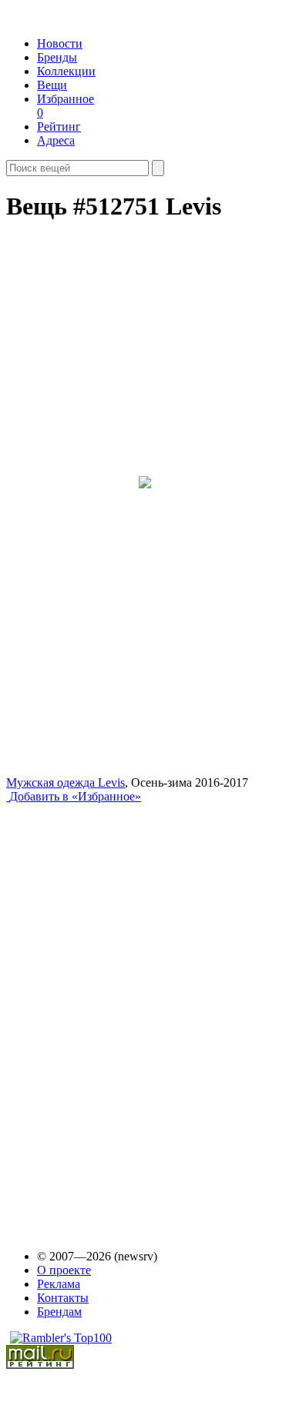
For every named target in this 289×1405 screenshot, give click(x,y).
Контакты (63, 1297)
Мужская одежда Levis (65, 782)
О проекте (64, 1270)
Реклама (58, 1283)
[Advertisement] (124, 1012)
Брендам (59, 1311)
